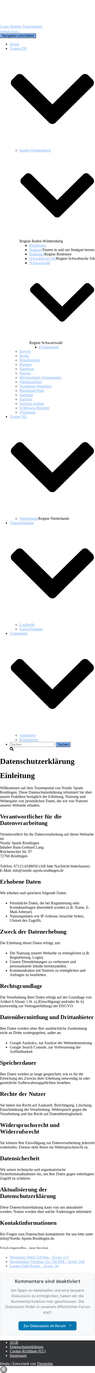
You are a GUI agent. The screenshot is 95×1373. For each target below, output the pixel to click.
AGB (14, 1342)
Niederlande (28, 518)
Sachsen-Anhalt (31, 403)
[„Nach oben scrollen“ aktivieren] (3, 1369)
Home (14, 44)
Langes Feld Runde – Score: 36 (34, 1266)
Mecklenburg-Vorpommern (40, 377)
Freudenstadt (49, 347)
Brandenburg (29, 360)
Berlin (24, 356)
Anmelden (27, 735)
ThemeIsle (45, 1364)
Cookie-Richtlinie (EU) (28, 1351)
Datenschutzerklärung (26, 1347)
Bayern (25, 351)
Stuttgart (35, 250)
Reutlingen (37, 245)
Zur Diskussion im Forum (47, 1326)
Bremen (25, 364)
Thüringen (27, 412)
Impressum (18, 1355)
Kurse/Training (31, 629)
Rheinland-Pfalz (31, 390)
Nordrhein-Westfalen (35, 386)
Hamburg (26, 369)
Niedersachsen (30, 382)
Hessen (25, 373)
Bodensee (36, 254)
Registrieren (28, 740)
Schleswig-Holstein (34, 408)
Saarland (26, 395)
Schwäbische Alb (42, 258)
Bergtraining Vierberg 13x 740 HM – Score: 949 (47, 1262)
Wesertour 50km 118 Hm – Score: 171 (39, 1257)
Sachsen (25, 399)
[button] (52, 146)
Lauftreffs (27, 625)
